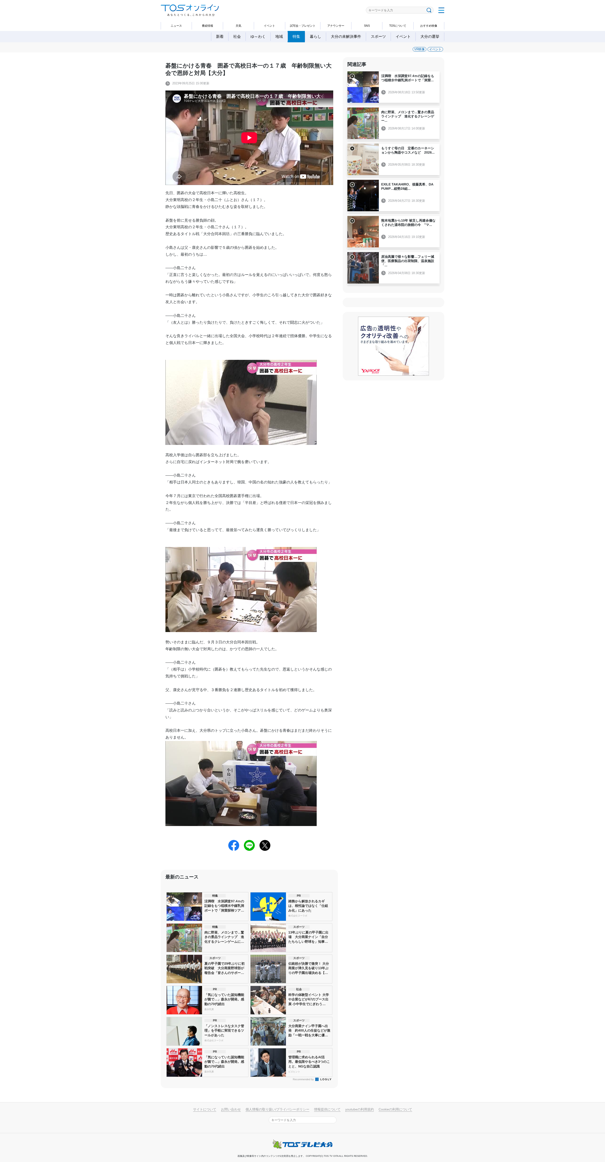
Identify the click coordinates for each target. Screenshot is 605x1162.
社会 (237, 36)
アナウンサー (335, 25)
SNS (367, 25)
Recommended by (304, 1079)
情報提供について (327, 1109)
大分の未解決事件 (346, 36)
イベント (269, 25)
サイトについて (204, 1109)
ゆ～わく (258, 36)
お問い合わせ (231, 1109)
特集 (296, 36)
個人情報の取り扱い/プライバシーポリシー (277, 1109)
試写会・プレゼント (302, 25)
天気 (238, 25)
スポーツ (378, 36)
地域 (279, 36)
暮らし (315, 36)
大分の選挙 (429, 36)
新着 (220, 36)
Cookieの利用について (395, 1109)
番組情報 (207, 25)
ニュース (176, 25)
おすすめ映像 (428, 25)
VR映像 (419, 49)
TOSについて (397, 25)
